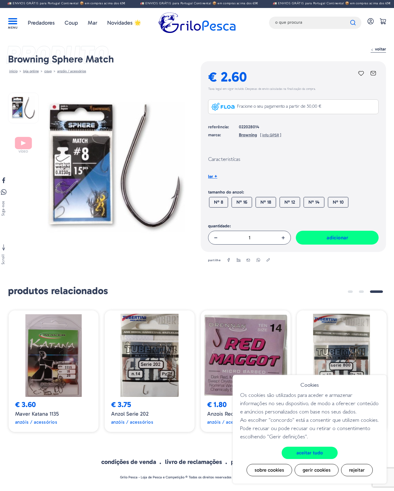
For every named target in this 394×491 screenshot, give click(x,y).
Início (13, 71)
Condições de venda (128, 461)
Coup (71, 22)
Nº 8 (218, 202)
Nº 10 (338, 202)
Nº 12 (289, 202)
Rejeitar (357, 470)
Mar (92, 22)
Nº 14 (314, 202)
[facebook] (228, 260)
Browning (248, 135)
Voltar (380, 49)
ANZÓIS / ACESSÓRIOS (71, 71)
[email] (248, 260)
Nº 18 (265, 202)
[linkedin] (238, 260)
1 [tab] (350, 291)
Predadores (41, 22)
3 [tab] (376, 291)
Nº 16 (241, 202)
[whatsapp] (258, 260)
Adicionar (337, 237)
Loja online (31, 71)
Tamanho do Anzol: (226, 192)
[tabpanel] (53, 371)
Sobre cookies (269, 470)
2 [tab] (361, 291)
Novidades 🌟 (124, 22)
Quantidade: (219, 226)
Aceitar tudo (309, 453)
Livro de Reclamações (193, 461)
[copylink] (268, 260)
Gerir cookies (317, 470)
